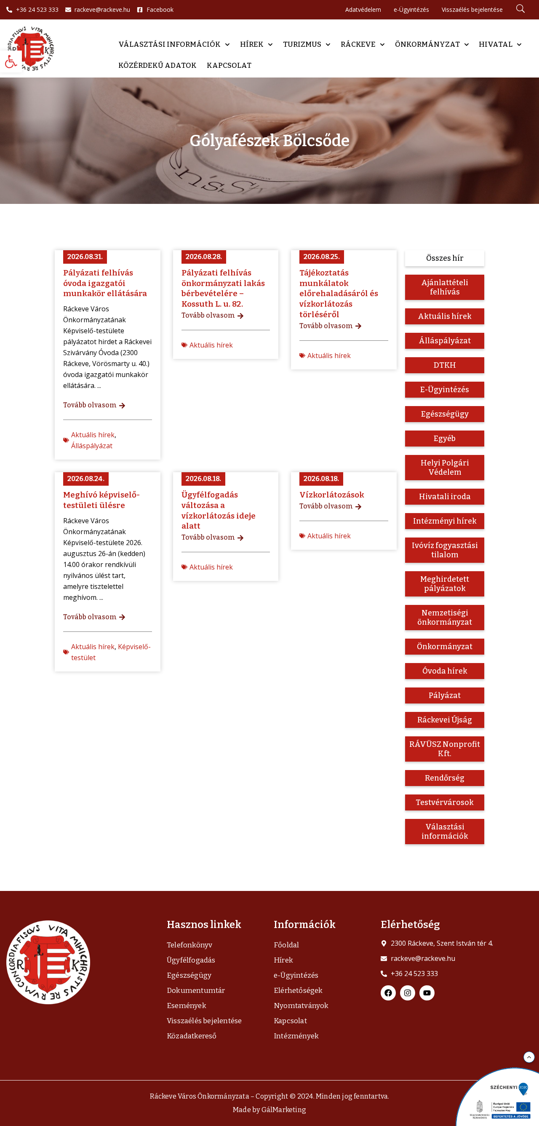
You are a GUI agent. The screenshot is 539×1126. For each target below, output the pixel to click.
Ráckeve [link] (358, 44)
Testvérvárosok (445, 802)
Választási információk (445, 831)
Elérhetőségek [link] (298, 990)
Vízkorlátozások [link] (331, 495)
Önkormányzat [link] (427, 44)
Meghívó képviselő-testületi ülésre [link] (101, 500)
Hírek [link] (252, 44)
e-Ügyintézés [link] (296, 975)
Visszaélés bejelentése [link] (204, 1020)
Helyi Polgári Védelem (445, 467)
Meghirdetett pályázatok (444, 584)
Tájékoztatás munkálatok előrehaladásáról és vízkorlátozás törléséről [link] (338, 293)
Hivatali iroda (445, 496)
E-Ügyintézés (444, 389)
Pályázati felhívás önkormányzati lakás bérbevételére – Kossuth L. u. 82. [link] (223, 288)
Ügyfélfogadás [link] (191, 960)
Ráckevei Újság (444, 720)
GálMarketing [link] (283, 1110)
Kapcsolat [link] (229, 65)
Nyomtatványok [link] (301, 1005)
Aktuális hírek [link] (93, 434)
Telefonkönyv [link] (189, 945)
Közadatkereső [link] (192, 1036)
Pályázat (445, 695)
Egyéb (445, 438)
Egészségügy (445, 414)
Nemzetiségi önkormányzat (444, 617)
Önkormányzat (444, 646)
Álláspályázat (445, 340)
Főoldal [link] (286, 945)
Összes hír (445, 258)
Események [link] (186, 1005)
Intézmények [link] (296, 1036)
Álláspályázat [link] (91, 445)
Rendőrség (444, 778)
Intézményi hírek (445, 521)
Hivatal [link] (495, 44)
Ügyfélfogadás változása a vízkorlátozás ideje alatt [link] (218, 510)
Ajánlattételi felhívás (444, 287)
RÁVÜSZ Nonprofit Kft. (444, 749)
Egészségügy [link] (189, 975)
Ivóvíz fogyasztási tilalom (445, 550)
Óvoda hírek (444, 671)
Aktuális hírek (445, 316)
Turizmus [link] (302, 44)
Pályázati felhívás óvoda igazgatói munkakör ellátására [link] (105, 283)
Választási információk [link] (169, 44)
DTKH (445, 365)
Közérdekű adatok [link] (157, 65)
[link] (11, 61)
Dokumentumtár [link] (196, 990)
